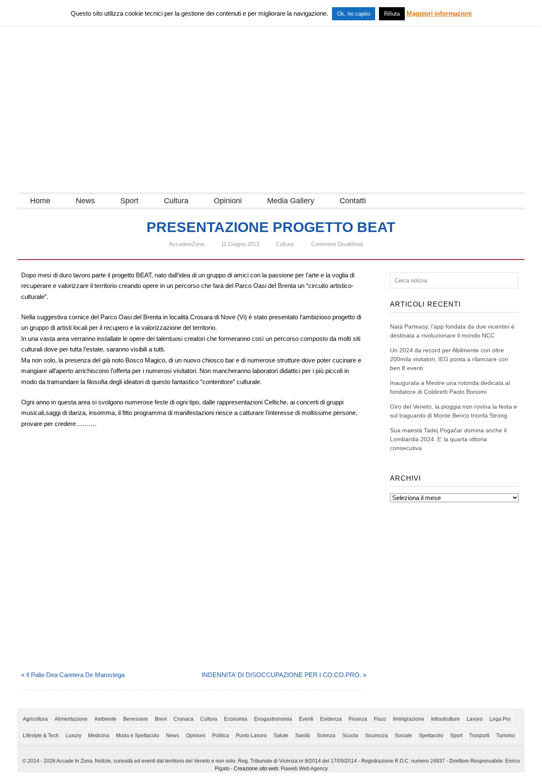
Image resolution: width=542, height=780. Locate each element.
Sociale (403, 736)
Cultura (176, 200)
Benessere (135, 719)
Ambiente (105, 719)
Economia (235, 719)
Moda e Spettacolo (137, 736)
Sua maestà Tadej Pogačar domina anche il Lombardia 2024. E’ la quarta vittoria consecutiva (448, 439)
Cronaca (184, 719)
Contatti (353, 200)
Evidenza (331, 719)
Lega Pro (500, 719)
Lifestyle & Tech (41, 736)
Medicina (98, 736)
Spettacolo (431, 736)
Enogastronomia (273, 719)
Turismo (505, 736)
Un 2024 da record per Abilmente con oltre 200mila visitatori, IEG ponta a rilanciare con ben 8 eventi (449, 359)
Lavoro (475, 719)
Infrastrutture (445, 719)
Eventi (306, 719)
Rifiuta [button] (392, 14)
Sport (129, 200)
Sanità (302, 736)
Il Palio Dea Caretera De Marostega (75, 674)
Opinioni (228, 200)
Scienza (326, 736)
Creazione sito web (256, 769)
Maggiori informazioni (439, 13)
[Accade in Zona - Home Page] (102, 187)
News (85, 200)
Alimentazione (71, 719)
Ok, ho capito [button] (353, 14)
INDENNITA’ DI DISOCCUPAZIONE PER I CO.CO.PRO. (281, 674)
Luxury (73, 736)
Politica (220, 736)
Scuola (350, 736)
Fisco (380, 719)
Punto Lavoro (251, 736)
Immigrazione (408, 719)
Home (40, 200)
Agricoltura (35, 719)
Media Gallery (290, 200)
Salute (281, 736)
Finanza (357, 719)
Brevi (161, 719)
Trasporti (479, 736)
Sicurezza (376, 736)
